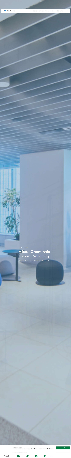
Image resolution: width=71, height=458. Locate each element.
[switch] (27, 456)
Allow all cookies (63, 447)
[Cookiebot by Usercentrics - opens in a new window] (6, 456)
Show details (50, 456)
